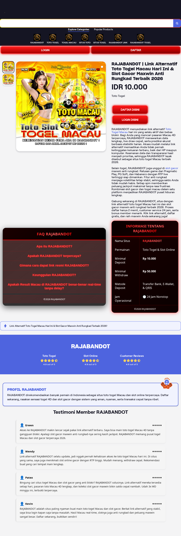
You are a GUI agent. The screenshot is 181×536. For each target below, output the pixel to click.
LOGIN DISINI (130, 119)
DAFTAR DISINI (130, 109)
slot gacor (171, 168)
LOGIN (45, 50)
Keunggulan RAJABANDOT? (54, 275)
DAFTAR (136, 50)
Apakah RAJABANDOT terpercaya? (54, 256)
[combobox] (86, 23)
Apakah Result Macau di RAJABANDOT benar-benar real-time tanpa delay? (54, 286)
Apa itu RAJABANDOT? (54, 246)
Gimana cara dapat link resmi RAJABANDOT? (54, 265)
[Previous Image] (19, 107)
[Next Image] (103, 107)
